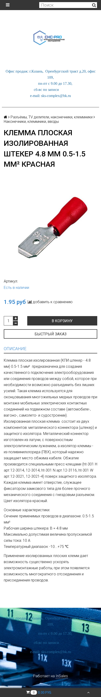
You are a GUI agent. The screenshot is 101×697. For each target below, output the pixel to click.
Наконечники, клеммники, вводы (31, 121)
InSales (62, 676)
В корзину (62, 321)
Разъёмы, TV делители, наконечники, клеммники (52, 117)
